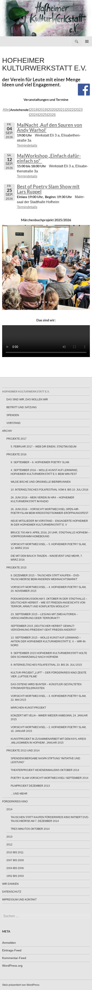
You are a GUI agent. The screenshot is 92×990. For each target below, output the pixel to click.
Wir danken (10, 883)
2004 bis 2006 (15, 868)
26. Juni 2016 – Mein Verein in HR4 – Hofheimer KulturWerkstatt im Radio (42, 499)
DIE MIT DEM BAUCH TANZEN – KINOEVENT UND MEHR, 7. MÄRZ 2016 (47, 557)
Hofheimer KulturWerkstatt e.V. (25, 391)
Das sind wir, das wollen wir (27, 399)
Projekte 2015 (16, 567)
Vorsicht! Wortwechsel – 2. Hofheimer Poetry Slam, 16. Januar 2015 (48, 729)
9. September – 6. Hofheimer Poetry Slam (40, 462)
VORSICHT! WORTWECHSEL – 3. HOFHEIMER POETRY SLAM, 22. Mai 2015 (48, 698)
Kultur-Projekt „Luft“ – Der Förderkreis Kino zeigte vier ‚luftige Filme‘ (48, 674)
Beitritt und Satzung (21, 407)
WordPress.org (12, 965)
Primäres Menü (87, 41)
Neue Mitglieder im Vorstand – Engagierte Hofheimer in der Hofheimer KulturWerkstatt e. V (49, 522)
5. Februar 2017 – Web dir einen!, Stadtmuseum (43, 446)
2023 (79, 109)
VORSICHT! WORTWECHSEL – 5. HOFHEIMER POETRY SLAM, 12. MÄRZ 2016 (48, 546)
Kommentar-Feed (14, 958)
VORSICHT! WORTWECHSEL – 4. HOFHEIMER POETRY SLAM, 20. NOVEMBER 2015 (48, 589)
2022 (70, 109)
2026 (52, 115)
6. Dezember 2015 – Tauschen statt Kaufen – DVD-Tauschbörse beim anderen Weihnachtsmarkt (45, 577)
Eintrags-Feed (11, 950)
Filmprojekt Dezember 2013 (30, 785)
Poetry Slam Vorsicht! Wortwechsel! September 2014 (49, 777)
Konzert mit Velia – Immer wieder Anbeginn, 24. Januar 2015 (49, 717)
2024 (34, 115)
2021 (61, 109)
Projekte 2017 (16, 438)
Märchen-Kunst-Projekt (28, 707)
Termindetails (27, 145)
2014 (9, 809)
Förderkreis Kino (15, 801)
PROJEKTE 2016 (16, 454)
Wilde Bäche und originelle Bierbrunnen (41, 481)
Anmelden (9, 942)
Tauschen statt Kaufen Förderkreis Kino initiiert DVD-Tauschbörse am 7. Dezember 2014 (50, 819)
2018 (34, 109)
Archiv (7, 430)
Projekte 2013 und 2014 (23, 750)
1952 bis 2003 (15, 876)
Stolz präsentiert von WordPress (20, 984)
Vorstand (13, 423)
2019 (43, 109)
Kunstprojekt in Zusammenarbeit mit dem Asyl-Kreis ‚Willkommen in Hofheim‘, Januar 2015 (48, 740)
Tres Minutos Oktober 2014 (30, 828)
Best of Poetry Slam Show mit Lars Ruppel (48, 189)
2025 (43, 115)
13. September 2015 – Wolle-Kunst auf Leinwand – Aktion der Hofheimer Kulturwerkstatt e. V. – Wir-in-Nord (48, 641)
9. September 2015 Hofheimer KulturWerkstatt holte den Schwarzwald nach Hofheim (49, 655)
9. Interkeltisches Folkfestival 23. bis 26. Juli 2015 (46, 664)
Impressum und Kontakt (19, 899)
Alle (6, 109)
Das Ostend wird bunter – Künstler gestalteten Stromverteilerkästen (46, 686)
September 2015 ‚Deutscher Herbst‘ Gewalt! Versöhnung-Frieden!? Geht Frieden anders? (43, 627)
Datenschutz (11, 891)
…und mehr (19, 793)
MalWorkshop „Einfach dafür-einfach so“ (49, 158)
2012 (9, 844)
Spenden (12, 415)
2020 (52, 109)
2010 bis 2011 (15, 852)
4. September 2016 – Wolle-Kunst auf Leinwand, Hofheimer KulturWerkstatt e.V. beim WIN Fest (44, 472)
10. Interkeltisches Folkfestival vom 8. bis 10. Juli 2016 (49, 489)
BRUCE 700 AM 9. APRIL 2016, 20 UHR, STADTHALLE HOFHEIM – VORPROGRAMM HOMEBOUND (50, 534)
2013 (9, 836)
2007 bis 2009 (15, 860)
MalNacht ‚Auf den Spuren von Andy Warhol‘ (49, 127)
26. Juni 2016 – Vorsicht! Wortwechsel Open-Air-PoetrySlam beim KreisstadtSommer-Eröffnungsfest (49, 511)
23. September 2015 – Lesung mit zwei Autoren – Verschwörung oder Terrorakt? (44, 616)
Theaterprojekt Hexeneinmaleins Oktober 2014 (45, 770)
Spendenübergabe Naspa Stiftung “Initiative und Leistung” (45, 760)
